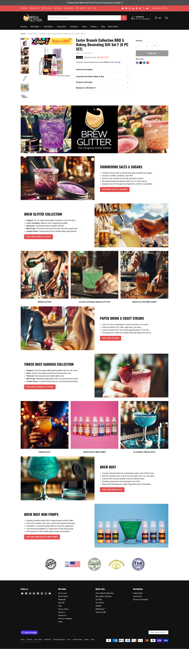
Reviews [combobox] (94, 26)
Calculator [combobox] (74, 26)
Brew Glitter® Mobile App (105, 593)
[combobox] (84, 17)
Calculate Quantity (59, 639)
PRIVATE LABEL (46, 8)
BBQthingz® (100, 609)
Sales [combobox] (84, 26)
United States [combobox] (159, 8)
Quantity (139, 40)
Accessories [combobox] (61, 26)
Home (23, 34)
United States (138, 593)
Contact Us (62, 615)
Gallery (86, 639)
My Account (62, 593)
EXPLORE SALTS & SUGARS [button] (114, 189)
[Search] (124, 17)
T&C (94, 8)
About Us (61, 612)
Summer (24, 26)
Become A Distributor (140, 599)
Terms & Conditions (65, 618)
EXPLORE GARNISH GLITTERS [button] (39, 387)
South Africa (137, 596)
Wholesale (62, 599)
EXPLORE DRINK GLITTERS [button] (38, 237)
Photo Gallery (63, 596)
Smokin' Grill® (101, 612)
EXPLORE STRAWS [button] (110, 338)
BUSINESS (24, 8)
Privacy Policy (63, 609)
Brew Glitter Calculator (104, 596)
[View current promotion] (94, 3)
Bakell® (98, 606)
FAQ (89, 8)
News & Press (113, 26)
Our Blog (99, 599)
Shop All (29, 639)
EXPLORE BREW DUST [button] (112, 490)
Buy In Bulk (38, 639)
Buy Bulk (61, 603)
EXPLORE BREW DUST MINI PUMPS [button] (42, 537)
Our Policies (100, 603)
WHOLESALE (34, 8)
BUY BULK (57, 8)
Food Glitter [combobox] (48, 26)
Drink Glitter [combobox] (35, 26)
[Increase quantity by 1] (155, 46)
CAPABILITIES (68, 8)
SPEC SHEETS (81, 8)
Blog (103, 26)
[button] (166, 17)
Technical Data (77, 639)
